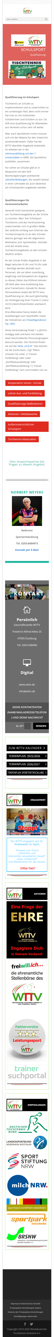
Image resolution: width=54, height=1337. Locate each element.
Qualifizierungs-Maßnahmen (25, 403)
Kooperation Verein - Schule (24, 383)
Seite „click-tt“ (25, 346)
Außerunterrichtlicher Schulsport (21, 427)
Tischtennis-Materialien (22, 439)
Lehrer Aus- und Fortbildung (25, 393)
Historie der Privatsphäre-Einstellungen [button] (25, 1312)
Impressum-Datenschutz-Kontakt (25, 1303)
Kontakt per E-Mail (27, 550)
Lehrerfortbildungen (16, 179)
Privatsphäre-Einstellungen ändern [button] (25, 1308)
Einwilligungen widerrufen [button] (25, 1316)
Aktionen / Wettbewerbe (22, 414)
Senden (41, 726)
